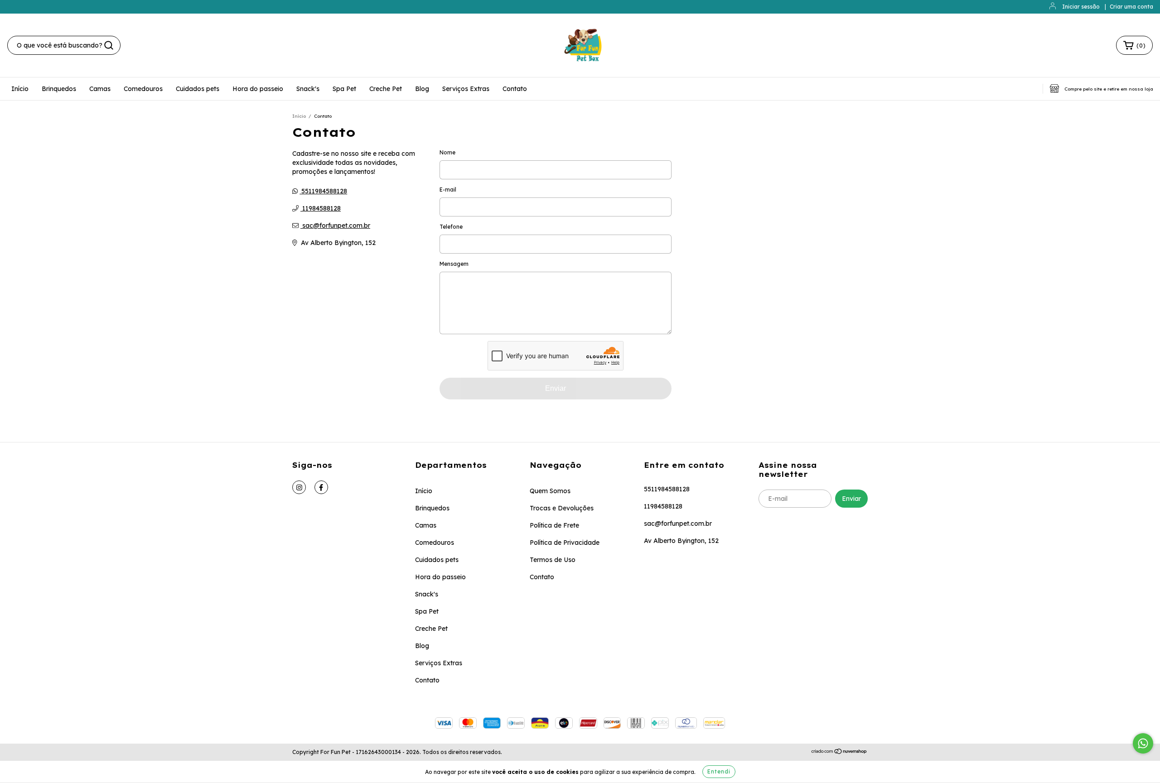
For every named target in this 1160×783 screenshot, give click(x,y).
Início (20, 89)
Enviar (555, 388)
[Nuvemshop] (839, 752)
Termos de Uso (552, 560)
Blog (422, 89)
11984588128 (320, 208)
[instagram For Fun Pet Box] (299, 487)
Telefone (451, 226)
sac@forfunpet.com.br (336, 225)
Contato (515, 89)
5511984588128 (323, 191)
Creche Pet (385, 89)
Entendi (718, 771)
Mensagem (454, 263)
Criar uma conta (1131, 6)
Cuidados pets (197, 89)
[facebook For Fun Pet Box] (321, 487)
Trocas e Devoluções (562, 508)
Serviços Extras (465, 89)
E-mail (448, 189)
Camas (100, 89)
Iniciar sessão (1081, 6)
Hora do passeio (257, 89)
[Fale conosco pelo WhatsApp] (1143, 743)
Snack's (307, 89)
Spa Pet (344, 89)
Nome (447, 152)
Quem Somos (550, 491)
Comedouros (143, 89)
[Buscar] (109, 45)
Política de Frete (554, 525)
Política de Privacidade (564, 542)
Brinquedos (59, 89)
